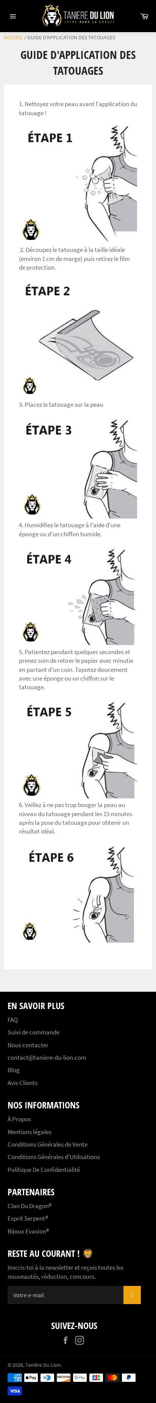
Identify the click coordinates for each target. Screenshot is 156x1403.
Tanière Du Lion (43, 1365)
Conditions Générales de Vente (47, 1144)
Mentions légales (29, 1132)
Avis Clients (22, 1083)
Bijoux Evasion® (28, 1231)
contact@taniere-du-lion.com (47, 1057)
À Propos (19, 1119)
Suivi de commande (33, 1032)
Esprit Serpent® (28, 1218)
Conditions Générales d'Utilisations (54, 1157)
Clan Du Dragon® (29, 1206)
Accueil (13, 37)
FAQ (13, 1020)
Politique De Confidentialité (44, 1169)
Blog (14, 1070)
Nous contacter (28, 1045)
